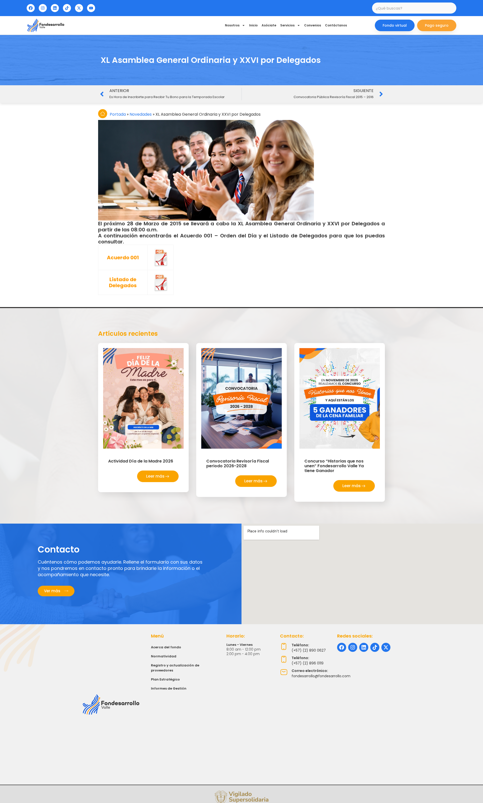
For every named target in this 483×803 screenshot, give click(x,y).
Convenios (312, 25)
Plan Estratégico (165, 679)
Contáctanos (336, 25)
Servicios (287, 25)
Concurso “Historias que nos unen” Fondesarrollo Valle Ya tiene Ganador (334, 466)
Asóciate (269, 25)
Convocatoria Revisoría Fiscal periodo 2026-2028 (237, 463)
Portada (118, 114)
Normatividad (163, 656)
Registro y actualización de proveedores (175, 668)
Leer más (155, 476)
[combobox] (414, 8)
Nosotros (232, 25)
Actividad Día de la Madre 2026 (140, 461)
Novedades (141, 114)
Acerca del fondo (166, 647)
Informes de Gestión (168, 688)
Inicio (253, 25)
